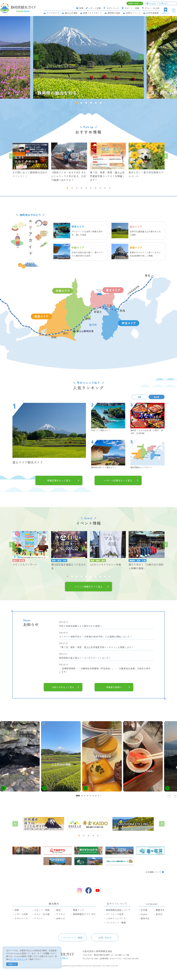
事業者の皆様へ (114, 687)
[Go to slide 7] (96, 795)
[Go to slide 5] (90, 795)
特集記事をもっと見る (59, 480)
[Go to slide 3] (84, 795)
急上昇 (156, 397)
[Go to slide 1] (78, 795)
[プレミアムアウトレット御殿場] (119, 851)
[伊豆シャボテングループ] (119, 861)
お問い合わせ (104, 937)
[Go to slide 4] (87, 795)
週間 (139, 397)
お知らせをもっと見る (63, 687)
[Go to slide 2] (82, 795)
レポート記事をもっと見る (118, 480)
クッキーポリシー (18, 959)
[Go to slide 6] (93, 795)
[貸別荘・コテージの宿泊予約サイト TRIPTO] (57, 851)
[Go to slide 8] (98, 795)
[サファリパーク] (88, 851)
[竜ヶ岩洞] (150, 851)
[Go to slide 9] (100, 795)
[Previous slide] (36, 57)
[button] (76, 103)
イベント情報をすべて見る (88, 586)
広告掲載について (153, 872)
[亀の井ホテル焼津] (26, 851)
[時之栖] (88, 861)
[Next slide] (141, 57)
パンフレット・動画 (73, 937)
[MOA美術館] (57, 861)
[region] (88, 759)
